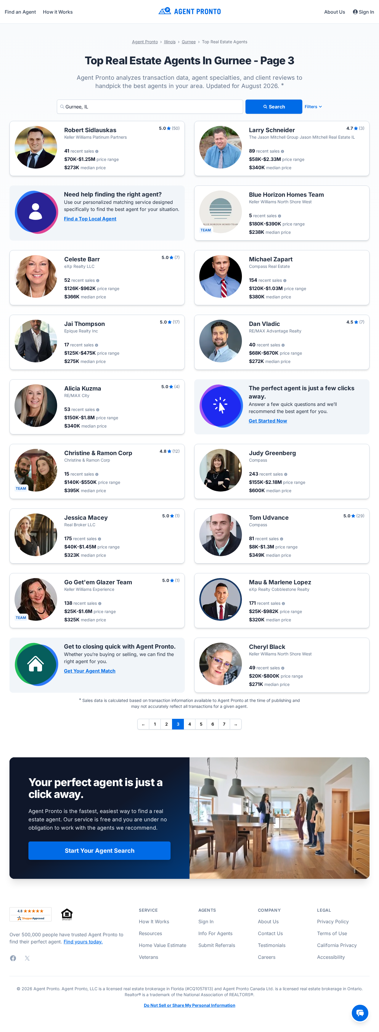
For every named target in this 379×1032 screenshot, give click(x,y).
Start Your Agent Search (99, 850)
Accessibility (331, 957)
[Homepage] (189, 11)
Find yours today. (83, 942)
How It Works (154, 921)
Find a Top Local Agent (90, 219)
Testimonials (271, 945)
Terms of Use (332, 933)
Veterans (148, 957)
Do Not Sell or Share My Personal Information (189, 1005)
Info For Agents (215, 933)
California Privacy (337, 945)
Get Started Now (268, 421)
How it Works (58, 12)
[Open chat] (360, 1013)
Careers (266, 957)
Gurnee (189, 41)
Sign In (366, 12)
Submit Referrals (216, 945)
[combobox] (150, 107)
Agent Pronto (145, 41)
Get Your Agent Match (89, 671)
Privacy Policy (333, 921)
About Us (334, 12)
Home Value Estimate (162, 945)
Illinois (170, 41)
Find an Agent (20, 12)
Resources (150, 933)
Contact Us (270, 933)
